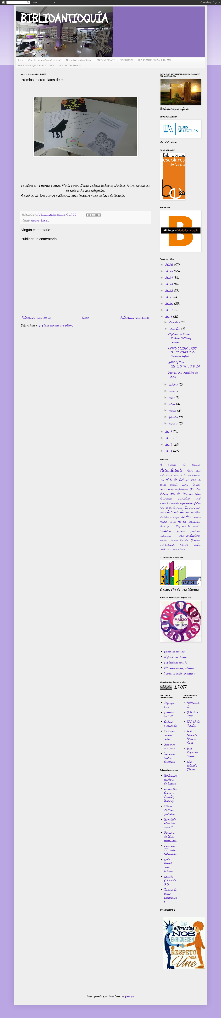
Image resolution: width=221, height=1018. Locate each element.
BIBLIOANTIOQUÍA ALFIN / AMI (154, 60)
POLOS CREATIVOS (70, 65)
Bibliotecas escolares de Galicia (170, 779)
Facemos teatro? (169, 714)
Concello (196, 484)
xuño (172, 391)
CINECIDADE (126, 60)
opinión (170, 526)
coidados (174, 484)
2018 (169, 316)
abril (172, 404)
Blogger (129, 996)
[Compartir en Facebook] (96, 215)
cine (162, 480)
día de (175, 493)
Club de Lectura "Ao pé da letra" (44, 60)
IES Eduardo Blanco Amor (192, 737)
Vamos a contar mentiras (179, 673)
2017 (169, 431)
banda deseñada (174, 475)
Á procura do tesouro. (180, 464)
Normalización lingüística (79, 60)
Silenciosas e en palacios (179, 668)
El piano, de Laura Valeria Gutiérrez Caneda (179, 338)
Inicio (20, 60)
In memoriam (192, 507)
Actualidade (171, 470)
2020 (169, 303)
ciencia (196, 475)
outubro (174, 384)
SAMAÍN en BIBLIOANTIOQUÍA (184, 364)
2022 (169, 290)
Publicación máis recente (36, 318)
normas (172, 521)
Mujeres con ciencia (175, 657)
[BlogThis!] (90, 215)
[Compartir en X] (93, 215)
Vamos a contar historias (169, 757)
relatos (163, 540)
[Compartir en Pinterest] (99, 215)
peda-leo (186, 526)
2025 (169, 271)
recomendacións (189, 535)
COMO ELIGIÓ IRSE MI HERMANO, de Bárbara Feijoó (182, 352)
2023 (169, 284)
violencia (165, 549)
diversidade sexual (189, 498)
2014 (169, 451)
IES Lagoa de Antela (192, 752)
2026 (169, 265)
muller (186, 516)
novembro (175, 329)
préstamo (195, 531)
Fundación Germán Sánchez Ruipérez (170, 795)
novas (182, 521)
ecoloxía (164, 503)
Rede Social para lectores (168, 865)
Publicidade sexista (175, 662)
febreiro (174, 417)
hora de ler (166, 507)
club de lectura (177, 479)
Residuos (173, 540)
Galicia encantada (170, 723)
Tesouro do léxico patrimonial (170, 895)
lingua (176, 516)
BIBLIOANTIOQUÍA (64, 18)
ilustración (178, 507)
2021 (169, 297)
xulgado (181, 549)
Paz (178, 526)
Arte (198, 470)
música (196, 517)
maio (172, 397)
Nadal (163, 521)
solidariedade (167, 545)
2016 (169, 438)
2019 (169, 310)
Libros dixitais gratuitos (169, 810)
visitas (173, 549)
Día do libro (191, 494)
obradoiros (194, 521)
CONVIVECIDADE (105, 60)
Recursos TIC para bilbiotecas (170, 850)
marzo (173, 410)
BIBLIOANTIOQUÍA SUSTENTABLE (36, 65)
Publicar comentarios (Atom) (56, 325)
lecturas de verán (180, 512)
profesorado (165, 535)
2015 (169, 444)
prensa (180, 531)
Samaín (45, 220)
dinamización (166, 498)
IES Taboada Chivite (192, 765)
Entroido (174, 503)
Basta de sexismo (174, 651)
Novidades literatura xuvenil (170, 823)
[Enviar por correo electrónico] (87, 215)
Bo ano (187, 475)
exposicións (186, 503)
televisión (184, 544)
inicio (163, 512)
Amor (190, 470)
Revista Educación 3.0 (170, 880)
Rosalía (184, 540)
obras (162, 526)
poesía (196, 526)
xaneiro (174, 423)
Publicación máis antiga (134, 318)
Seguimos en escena (169, 746)
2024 (169, 277)
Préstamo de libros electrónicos (171, 836)
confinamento (181, 489)
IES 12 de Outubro (193, 723)
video (197, 545)
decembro (175, 322)
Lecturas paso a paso (169, 735)
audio (162, 475)
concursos (167, 489)
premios (35, 220)
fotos (197, 503)
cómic (185, 484)
